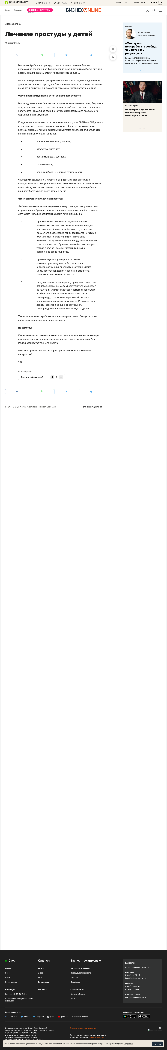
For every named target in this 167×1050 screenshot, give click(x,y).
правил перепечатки (96, 1037)
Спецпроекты (77, 989)
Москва (136, 3)
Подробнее (128, 1044)
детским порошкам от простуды (36, 84)
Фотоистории (43, 982)
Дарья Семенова (155, 33)
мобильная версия (80, 1017)
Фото (40, 977)
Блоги (7, 977)
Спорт (12, 960)
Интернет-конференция (80, 968)
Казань (8, 10)
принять (157, 1044)
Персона (9, 973)
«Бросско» (152, 35)
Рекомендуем (148, 106)
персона (128, 26)
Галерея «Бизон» (77, 994)
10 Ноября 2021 (12, 43)
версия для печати (95, 407)
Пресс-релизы (14, 24)
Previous (126, 70)
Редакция (10, 989)
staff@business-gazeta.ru (135, 997)
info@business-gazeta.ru (135, 978)
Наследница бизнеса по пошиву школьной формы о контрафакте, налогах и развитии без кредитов (149, 60)
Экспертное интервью (85, 960)
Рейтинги (74, 977)
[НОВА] (40, 11)
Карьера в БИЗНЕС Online (16, 994)
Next (159, 70)
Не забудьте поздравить (80, 973)
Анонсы (41, 968)
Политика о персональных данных (83, 1028)
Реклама (42, 989)
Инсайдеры (75, 982)
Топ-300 (73, 999)
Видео (40, 973)
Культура (44, 960)
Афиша (8, 968)
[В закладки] (113, 49)
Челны (119, 3)
